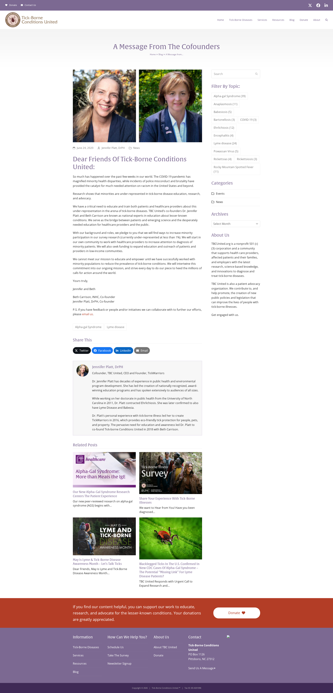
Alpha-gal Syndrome (88, 327)
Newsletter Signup (119, 663)
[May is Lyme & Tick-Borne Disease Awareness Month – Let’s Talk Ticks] (104, 536)
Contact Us (30, 5)
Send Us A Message (201, 668)
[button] (326, 19)
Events (220, 193)
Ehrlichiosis (224, 128)
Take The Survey (118, 655)
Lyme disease (115, 327)
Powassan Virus (226, 151)
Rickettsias (223, 159)
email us (87, 314)
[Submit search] (256, 74)
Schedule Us (116, 647)
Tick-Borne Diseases (86, 647)
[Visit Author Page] (82, 370)
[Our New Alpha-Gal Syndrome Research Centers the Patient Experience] (104, 469)
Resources (80, 663)
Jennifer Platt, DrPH (113, 148)
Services (78, 655)
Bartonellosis (224, 120)
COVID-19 (248, 120)
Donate (13, 5)
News (136, 148)
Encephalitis (223, 135)
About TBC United (165, 647)
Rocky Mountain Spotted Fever (234, 169)
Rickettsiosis (247, 159)
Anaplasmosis (225, 104)
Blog (76, 672)
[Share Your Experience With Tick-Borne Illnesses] (170, 473)
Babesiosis (223, 112)
